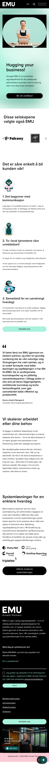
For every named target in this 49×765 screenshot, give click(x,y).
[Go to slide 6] (31, 44)
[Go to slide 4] (26, 44)
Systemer (7, 711)
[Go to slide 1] (17, 44)
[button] (34, 4)
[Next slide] (46, 138)
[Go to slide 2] (20, 44)
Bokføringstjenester (11, 699)
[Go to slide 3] (23, 44)
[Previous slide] (3, 138)
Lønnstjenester (9, 703)
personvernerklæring (33, 679)
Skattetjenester (9, 707)
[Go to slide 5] (28, 44)
